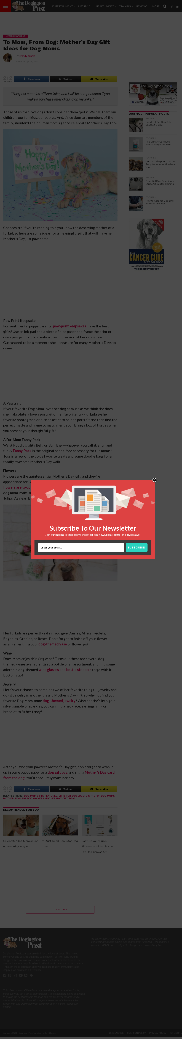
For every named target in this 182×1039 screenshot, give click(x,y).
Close (154, 480)
